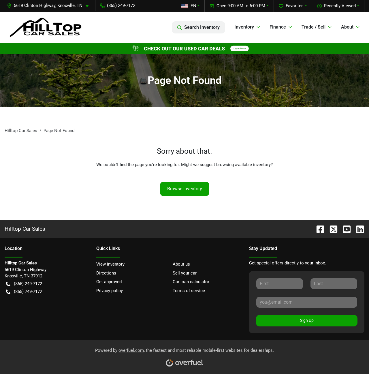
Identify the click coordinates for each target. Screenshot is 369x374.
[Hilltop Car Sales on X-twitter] (331, 228)
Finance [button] (278, 27)
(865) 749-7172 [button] (28, 291)
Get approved (109, 281)
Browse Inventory (184, 188)
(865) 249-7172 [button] (121, 5)
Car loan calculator (191, 281)
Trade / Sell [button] (313, 27)
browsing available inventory (243, 164)
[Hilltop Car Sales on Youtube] (344, 228)
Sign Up (307, 320)
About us (181, 264)
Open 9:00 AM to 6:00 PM (240, 5)
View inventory (110, 264)
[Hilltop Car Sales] (45, 27)
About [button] (347, 27)
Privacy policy (109, 290)
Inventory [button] (244, 27)
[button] (50, 5)
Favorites (295, 5)
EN (193, 5)
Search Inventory (202, 27)
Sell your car (185, 273)
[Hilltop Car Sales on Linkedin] (357, 228)
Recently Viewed (340, 5)
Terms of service (189, 290)
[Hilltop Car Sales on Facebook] (318, 228)
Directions (106, 273)
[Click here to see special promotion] (184, 48)
